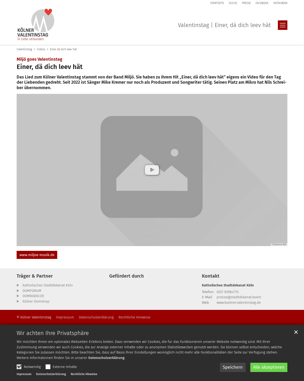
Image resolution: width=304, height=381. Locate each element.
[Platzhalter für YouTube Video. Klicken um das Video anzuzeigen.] (152, 170)
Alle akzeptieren (269, 367)
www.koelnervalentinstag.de (239, 302)
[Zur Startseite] (36, 25)
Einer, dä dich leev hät (63, 49)
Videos (41, 49)
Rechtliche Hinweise (84, 374)
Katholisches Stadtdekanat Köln (228, 285)
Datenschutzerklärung (106, 358)
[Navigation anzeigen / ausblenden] (282, 25)
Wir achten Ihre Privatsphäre (53, 333)
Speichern (233, 367)
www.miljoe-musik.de (36, 255)
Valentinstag (24, 49)
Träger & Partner (35, 276)
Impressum (24, 374)
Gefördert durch (126, 276)
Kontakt (210, 276)
